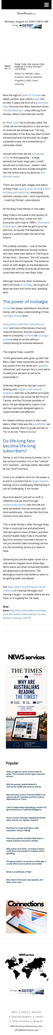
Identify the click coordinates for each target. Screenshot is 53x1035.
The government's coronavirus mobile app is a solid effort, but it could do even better (26, 862)
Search (24, 1012)
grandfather (39, 424)
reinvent (28, 335)
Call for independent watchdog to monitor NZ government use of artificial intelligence (26, 808)
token (36, 99)
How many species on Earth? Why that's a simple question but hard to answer (24, 839)
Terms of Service (20, 1021)
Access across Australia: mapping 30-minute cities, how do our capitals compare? (25, 818)
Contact (39, 1016)
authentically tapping (14, 504)
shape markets (40, 481)
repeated (42, 365)
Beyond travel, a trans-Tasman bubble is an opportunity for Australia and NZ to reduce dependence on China (25, 797)
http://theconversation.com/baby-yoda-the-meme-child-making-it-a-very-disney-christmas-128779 (25, 614)
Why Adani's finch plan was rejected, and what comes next (24, 880)
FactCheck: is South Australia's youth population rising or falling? (22, 829)
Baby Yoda (12, 122)
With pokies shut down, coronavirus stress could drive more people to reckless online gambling (25, 851)
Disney (6, 308)
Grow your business (21, 1016)
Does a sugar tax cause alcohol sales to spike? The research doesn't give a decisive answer (25, 774)
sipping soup (25, 188)
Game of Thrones (31, 95)
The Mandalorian (12, 110)
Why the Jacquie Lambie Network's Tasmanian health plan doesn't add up (23, 785)
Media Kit (38, 1021)
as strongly (26, 284)
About (14, 1012)
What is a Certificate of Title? (19, 871)
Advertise (37, 1012)
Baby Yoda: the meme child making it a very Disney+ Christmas (29, 67)
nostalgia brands (12, 315)
